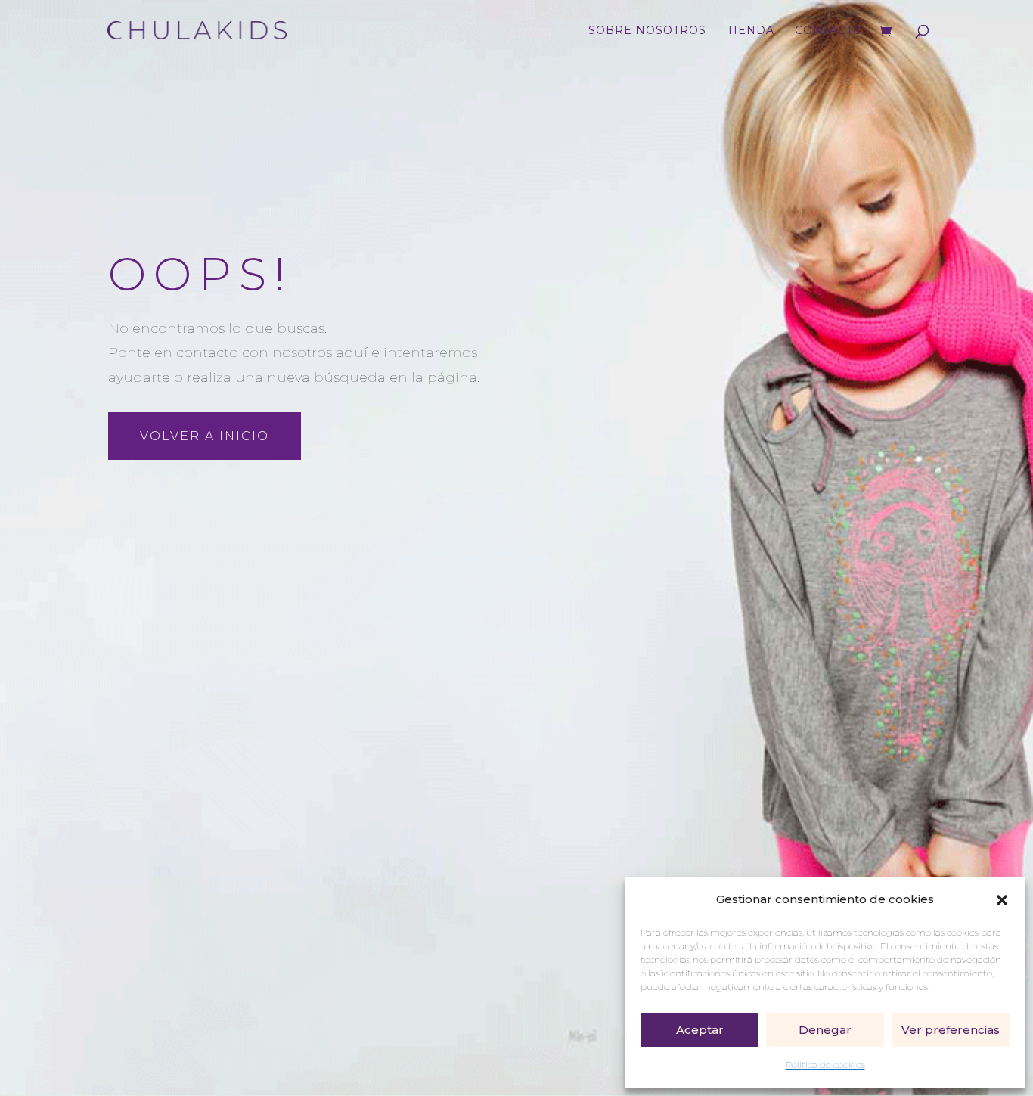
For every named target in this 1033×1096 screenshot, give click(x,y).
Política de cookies (825, 1064)
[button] (1002, 900)
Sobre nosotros (647, 31)
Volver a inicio (204, 436)
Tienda (750, 31)
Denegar (825, 1030)
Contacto (829, 31)
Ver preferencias (950, 1030)
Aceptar (700, 1030)
